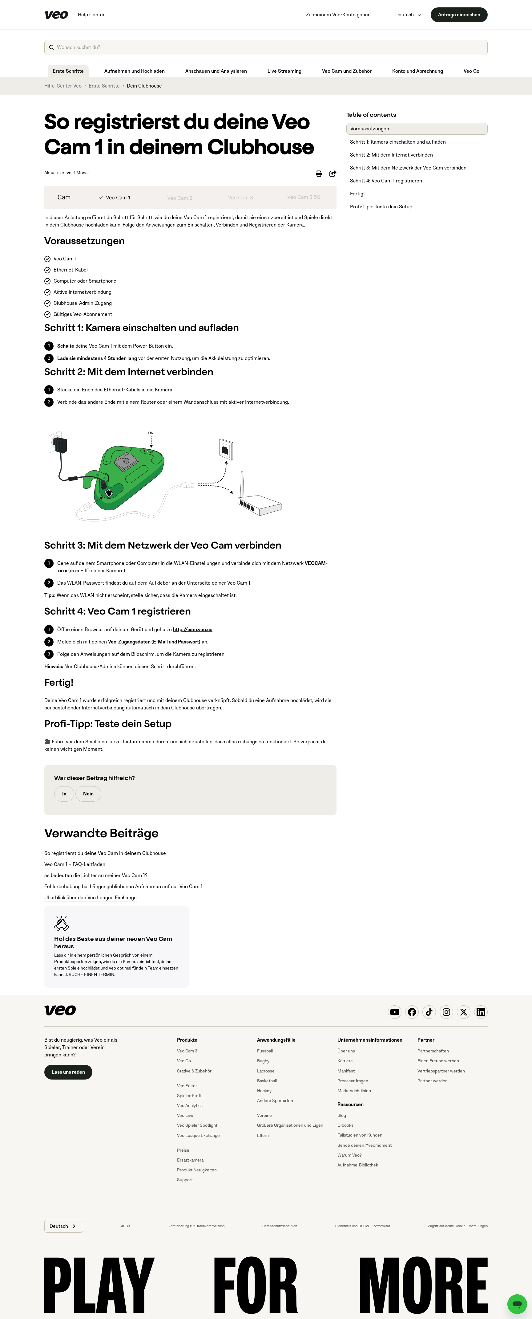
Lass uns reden (68, 1072)
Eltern (263, 1135)
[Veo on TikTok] (429, 1012)
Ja (64, 794)
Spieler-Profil (189, 1095)
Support (185, 1179)
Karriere (345, 1061)
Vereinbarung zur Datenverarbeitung (196, 1226)
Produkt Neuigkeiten (197, 1170)
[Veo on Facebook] (412, 1012)
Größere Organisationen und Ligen (290, 1125)
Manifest (346, 1071)
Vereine (264, 1115)
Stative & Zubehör (194, 1071)
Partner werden (432, 1081)
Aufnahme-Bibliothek (357, 1165)
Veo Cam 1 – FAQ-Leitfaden (74, 864)
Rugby (263, 1061)
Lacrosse (266, 1071)
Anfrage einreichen (459, 15)
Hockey (264, 1090)
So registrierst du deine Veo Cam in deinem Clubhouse (105, 853)
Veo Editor (187, 1085)
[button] (63, 1226)
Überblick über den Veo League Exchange (90, 898)
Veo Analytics (190, 1105)
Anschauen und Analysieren (216, 71)
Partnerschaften (433, 1051)
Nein (88, 794)
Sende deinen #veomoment (364, 1145)
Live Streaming (284, 71)
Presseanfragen (352, 1081)
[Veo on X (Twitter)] (463, 1012)
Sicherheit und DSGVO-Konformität (362, 1226)
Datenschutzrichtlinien (279, 1226)
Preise (183, 1150)
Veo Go (471, 71)
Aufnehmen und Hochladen (134, 71)
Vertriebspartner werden (441, 1071)
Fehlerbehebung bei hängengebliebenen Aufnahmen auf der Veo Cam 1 (123, 887)
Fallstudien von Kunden (359, 1135)
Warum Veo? (349, 1155)
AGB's (125, 1226)
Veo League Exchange (198, 1135)
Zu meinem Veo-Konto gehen (338, 15)
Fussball (265, 1051)
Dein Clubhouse (144, 86)
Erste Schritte (68, 71)
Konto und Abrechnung (417, 71)
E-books (345, 1125)
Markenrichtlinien (354, 1090)
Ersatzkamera (190, 1160)
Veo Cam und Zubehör (347, 71)
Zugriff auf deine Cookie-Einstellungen (458, 1226)
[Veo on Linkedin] (481, 1012)
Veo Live (185, 1115)
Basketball (267, 1081)
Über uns (346, 1051)
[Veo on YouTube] (394, 1012)
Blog (341, 1115)
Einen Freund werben (438, 1061)
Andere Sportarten (275, 1100)
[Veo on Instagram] (446, 1012)
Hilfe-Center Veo (63, 86)
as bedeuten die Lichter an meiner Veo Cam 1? (95, 875)
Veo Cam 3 (187, 1051)
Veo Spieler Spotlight (197, 1125)
